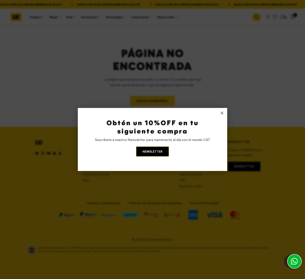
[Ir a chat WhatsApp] (294, 261)
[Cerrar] (222, 113)
